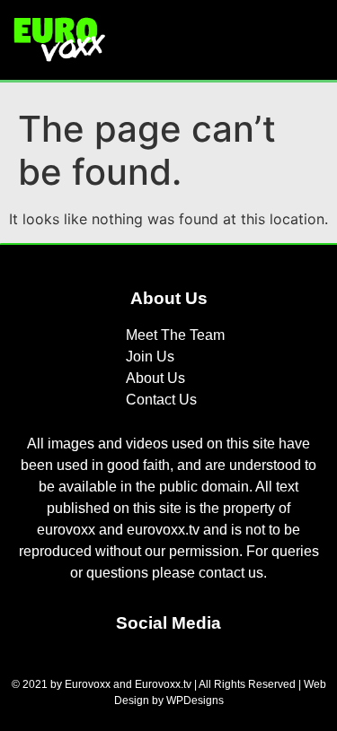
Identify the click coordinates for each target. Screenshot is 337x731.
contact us (231, 572)
